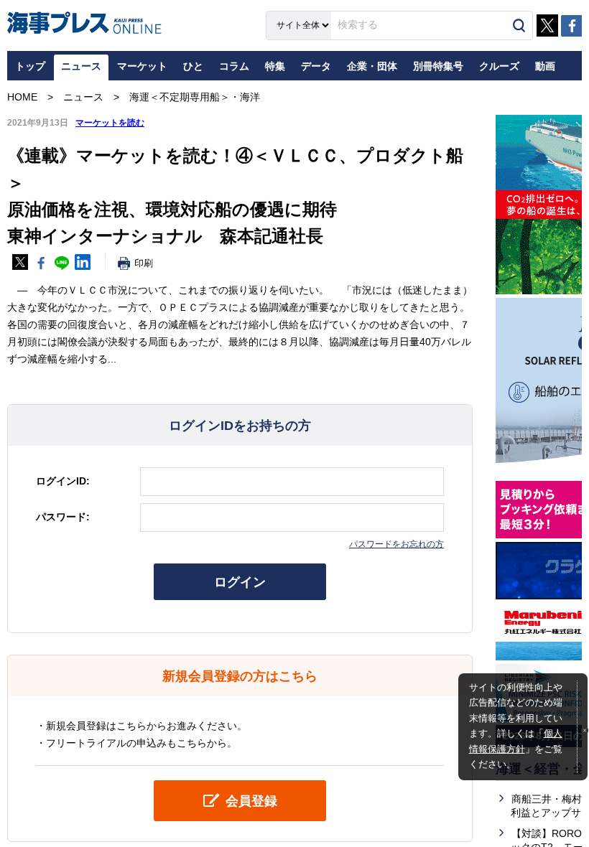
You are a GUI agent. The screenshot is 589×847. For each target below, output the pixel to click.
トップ (30, 66)
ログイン (240, 582)
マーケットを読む (109, 123)
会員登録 (251, 801)
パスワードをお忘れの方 (396, 544)
